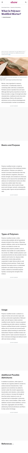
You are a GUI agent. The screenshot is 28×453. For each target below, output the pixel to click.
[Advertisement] (14, 34)
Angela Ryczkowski (7, 17)
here (9, 54)
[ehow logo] (14, 2)
